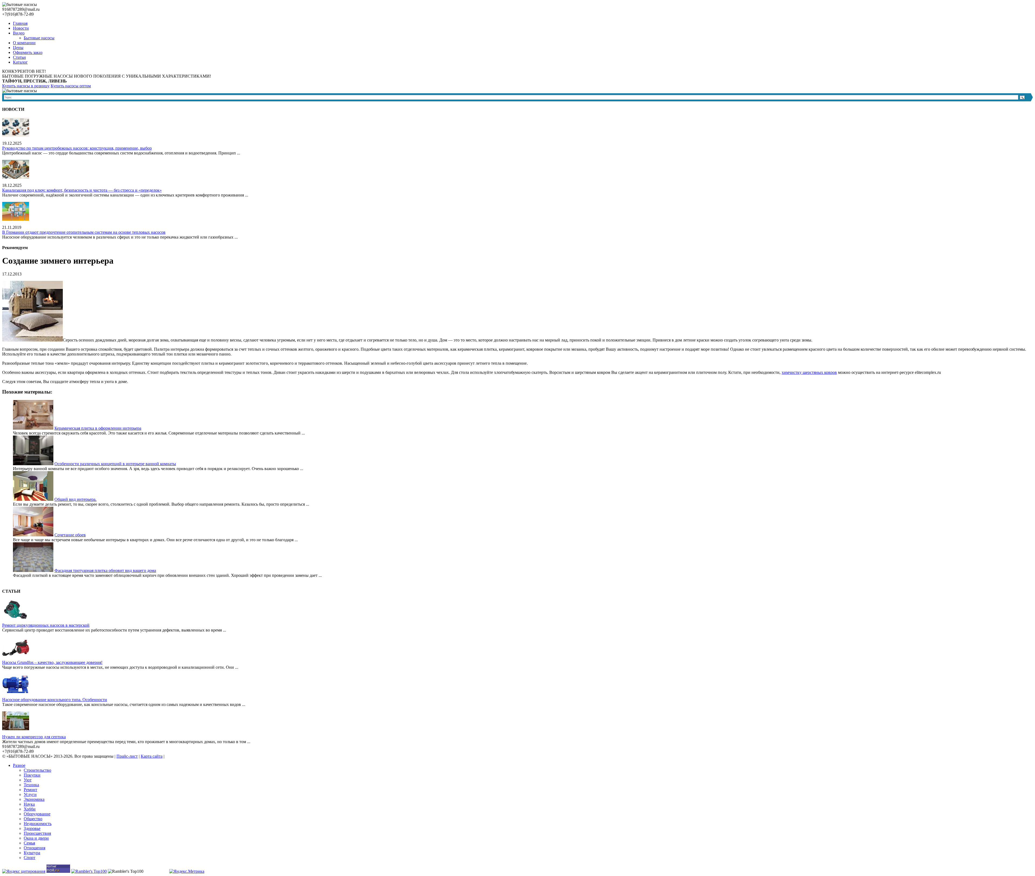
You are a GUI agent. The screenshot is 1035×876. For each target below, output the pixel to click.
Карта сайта (152, 756)
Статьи (19, 57)
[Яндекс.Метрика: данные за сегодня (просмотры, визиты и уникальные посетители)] (186, 871)
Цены (18, 47)
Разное (19, 765)
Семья (29, 843)
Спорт (29, 857)
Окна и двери (36, 838)
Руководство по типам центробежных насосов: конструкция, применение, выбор (77, 148)
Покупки (32, 775)
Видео (19, 33)
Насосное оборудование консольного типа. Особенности (54, 699)
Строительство (37, 770)
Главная (20, 23)
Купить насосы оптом (71, 86)
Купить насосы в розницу (26, 86)
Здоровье (32, 828)
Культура (32, 852)
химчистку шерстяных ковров (809, 372)
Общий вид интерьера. (75, 499)
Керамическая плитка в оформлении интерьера (97, 428)
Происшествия (37, 833)
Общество (33, 818)
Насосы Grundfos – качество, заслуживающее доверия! (52, 662)
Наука (29, 804)
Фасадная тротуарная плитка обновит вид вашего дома (105, 570)
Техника (31, 784)
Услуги (30, 794)
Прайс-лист (127, 756)
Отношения (34, 848)
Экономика (34, 799)
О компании (24, 42)
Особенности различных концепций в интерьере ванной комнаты (115, 463)
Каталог (20, 62)
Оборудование (37, 814)
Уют (28, 780)
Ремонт (30, 789)
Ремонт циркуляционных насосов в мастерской (45, 625)
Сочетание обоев (70, 535)
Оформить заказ (27, 52)
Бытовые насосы (39, 38)
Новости (21, 28)
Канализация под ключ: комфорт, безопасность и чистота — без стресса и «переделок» (82, 190)
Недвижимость (37, 823)
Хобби (30, 809)
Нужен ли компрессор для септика (34, 736)
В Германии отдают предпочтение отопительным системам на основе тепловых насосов (83, 232)
